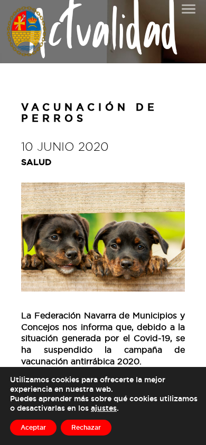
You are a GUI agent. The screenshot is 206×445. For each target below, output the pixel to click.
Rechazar (86, 427)
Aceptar (33, 427)
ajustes (104, 408)
